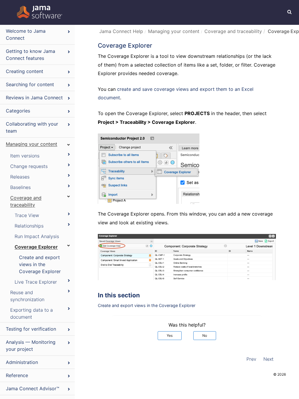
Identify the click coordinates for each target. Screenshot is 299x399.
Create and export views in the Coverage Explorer (40, 264)
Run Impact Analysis (37, 236)
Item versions (24, 156)
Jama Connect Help (121, 31)
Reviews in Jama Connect (34, 97)
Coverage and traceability (25, 201)
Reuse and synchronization (27, 295)
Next (268, 359)
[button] (289, 11)
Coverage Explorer (36, 247)
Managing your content (31, 144)
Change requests (29, 166)
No (204, 335)
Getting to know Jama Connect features (30, 54)
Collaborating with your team (32, 127)
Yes (170, 335)
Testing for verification (31, 329)
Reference (17, 375)
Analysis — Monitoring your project (30, 345)
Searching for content (30, 84)
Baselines (20, 187)
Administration (22, 362)
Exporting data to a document (31, 313)
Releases (19, 177)
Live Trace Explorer (36, 282)
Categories (18, 111)
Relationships (29, 226)
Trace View (27, 215)
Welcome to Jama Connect (26, 34)
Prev (251, 359)
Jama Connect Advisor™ (32, 388)
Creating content (24, 71)
